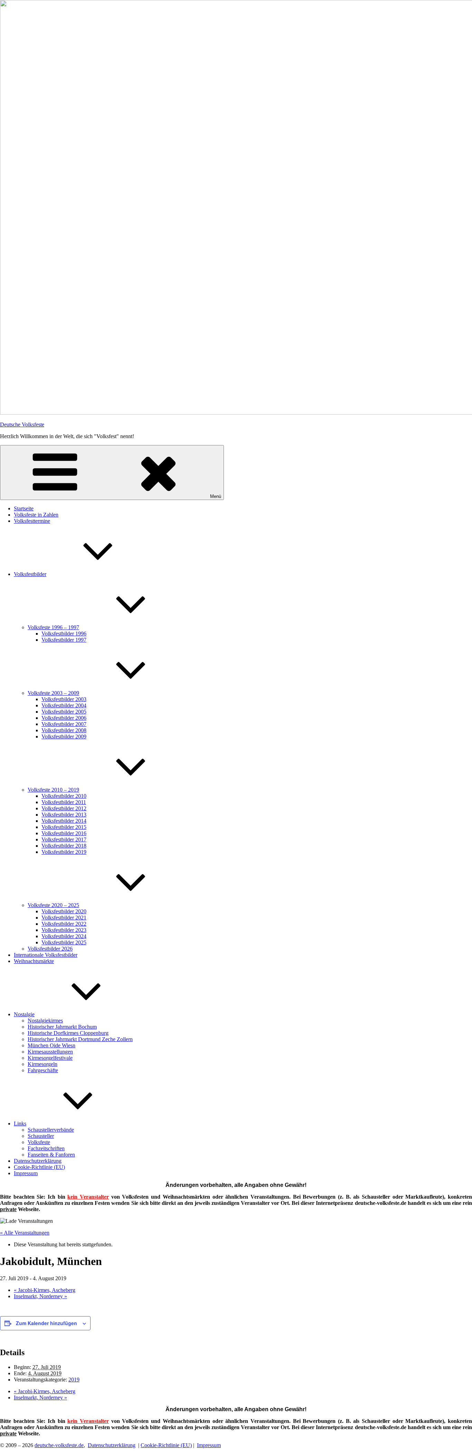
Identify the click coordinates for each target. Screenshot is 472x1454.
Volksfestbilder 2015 (63, 827)
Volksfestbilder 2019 (63, 852)
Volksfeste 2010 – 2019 (53, 790)
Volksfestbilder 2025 (63, 942)
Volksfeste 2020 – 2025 (53, 905)
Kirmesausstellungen (50, 1052)
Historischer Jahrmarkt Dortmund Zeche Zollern (80, 1039)
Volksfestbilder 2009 (63, 736)
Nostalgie (24, 1014)
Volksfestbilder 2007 (63, 724)
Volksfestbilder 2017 (63, 839)
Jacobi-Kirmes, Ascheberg (44, 1290)
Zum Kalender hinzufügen (46, 1323)
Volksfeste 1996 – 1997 (53, 627)
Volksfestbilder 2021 (63, 917)
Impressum (26, 1173)
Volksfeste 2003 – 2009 (53, 693)
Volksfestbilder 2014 (63, 821)
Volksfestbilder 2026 (50, 949)
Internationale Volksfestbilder (45, 955)
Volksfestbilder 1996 (63, 633)
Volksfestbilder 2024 (63, 936)
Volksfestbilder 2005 (63, 712)
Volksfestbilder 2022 (63, 924)
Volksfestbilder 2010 (63, 796)
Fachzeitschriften (46, 1148)
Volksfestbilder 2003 (63, 699)
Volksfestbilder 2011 (63, 802)
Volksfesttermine (32, 521)
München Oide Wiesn (51, 1045)
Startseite (24, 508)
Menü (215, 496)
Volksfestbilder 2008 (63, 730)
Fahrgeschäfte (43, 1070)
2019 (73, 1379)
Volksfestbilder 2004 (63, 705)
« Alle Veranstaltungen (24, 1233)
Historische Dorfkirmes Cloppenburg (68, 1033)
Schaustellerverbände (51, 1130)
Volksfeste (39, 1142)
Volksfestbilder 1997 (63, 640)
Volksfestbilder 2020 (63, 911)
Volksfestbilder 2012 (63, 808)
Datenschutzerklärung (38, 1161)
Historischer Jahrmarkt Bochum (62, 1027)
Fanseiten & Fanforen (51, 1155)
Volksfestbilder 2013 (63, 815)
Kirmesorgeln (42, 1064)
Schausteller (41, 1136)
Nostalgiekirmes (45, 1020)
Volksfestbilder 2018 (63, 846)
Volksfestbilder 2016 (63, 833)
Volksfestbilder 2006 (63, 718)
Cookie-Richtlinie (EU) (39, 1167)
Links (20, 1123)
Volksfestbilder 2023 (63, 930)
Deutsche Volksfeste (22, 424)
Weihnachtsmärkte (34, 961)
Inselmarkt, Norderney (40, 1296)
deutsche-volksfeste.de (59, 1445)
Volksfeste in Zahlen (36, 515)
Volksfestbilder (30, 574)
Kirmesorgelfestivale (50, 1058)
